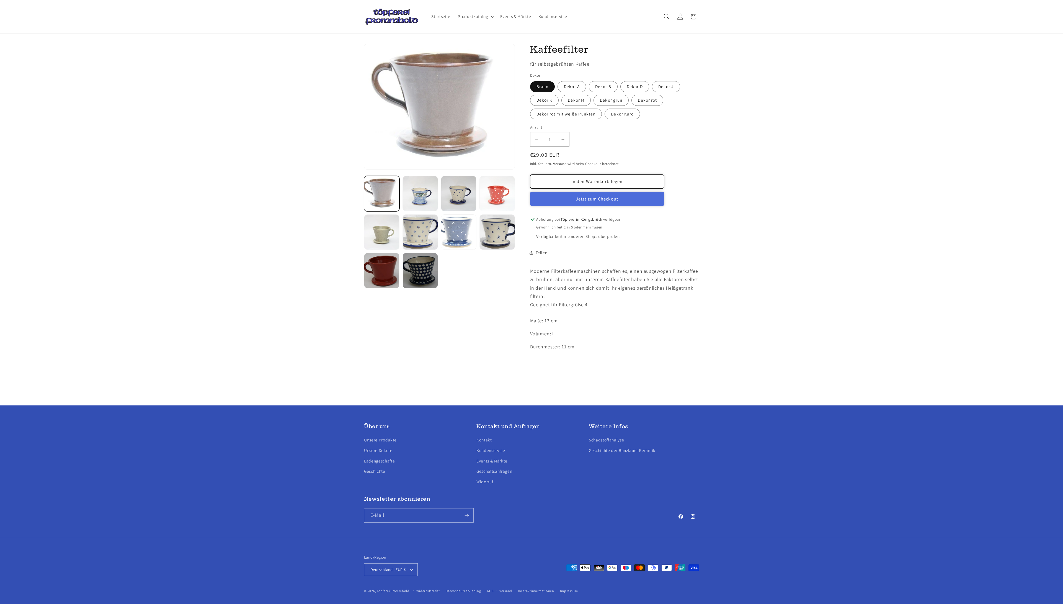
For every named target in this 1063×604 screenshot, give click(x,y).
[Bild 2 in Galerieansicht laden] (420, 193)
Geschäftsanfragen (494, 471)
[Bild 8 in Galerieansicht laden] (497, 232)
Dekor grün (611, 100)
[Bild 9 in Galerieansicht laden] (381, 270)
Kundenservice (490, 450)
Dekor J (666, 86)
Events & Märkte (491, 460)
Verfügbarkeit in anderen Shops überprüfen (578, 236)
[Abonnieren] (466, 515)
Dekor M (576, 100)
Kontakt (484, 440)
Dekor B (603, 86)
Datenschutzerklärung (463, 591)
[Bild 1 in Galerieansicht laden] (381, 193)
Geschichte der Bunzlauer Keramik (622, 450)
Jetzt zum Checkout (597, 199)
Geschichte (374, 471)
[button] (475, 16)
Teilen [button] (542, 252)
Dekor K (544, 100)
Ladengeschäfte (379, 460)
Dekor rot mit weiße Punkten (566, 114)
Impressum (569, 591)
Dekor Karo (622, 114)
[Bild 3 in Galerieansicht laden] (458, 193)
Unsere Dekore (378, 450)
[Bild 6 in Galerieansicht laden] (420, 232)
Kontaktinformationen (536, 591)
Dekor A (572, 86)
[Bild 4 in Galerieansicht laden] (497, 193)
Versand (559, 163)
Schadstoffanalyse (606, 440)
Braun (542, 86)
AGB (490, 591)
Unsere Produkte (380, 440)
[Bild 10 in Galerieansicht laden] (420, 270)
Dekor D (635, 86)
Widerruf (484, 481)
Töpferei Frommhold (393, 591)
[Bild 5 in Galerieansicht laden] (381, 232)
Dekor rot (647, 100)
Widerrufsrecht (428, 591)
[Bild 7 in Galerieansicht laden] (458, 232)
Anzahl (536, 127)
